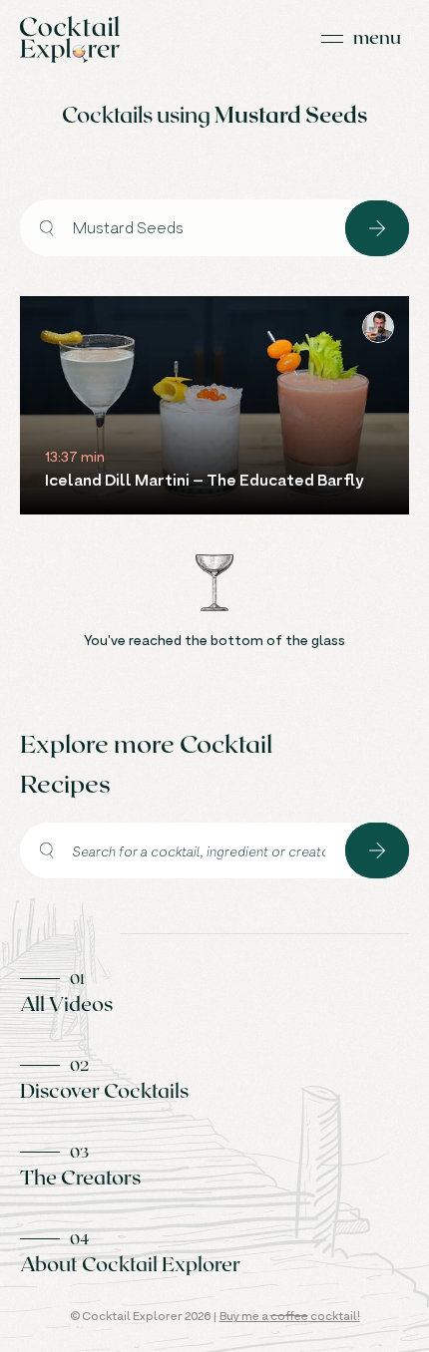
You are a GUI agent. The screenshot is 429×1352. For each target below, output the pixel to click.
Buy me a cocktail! (289, 1315)
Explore (377, 228)
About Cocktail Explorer (130, 1263)
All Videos (66, 1003)
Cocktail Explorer (70, 39)
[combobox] (182, 227)
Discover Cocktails (104, 1090)
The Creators (80, 1176)
